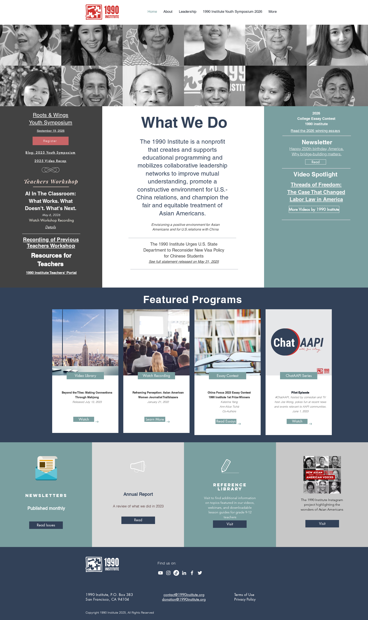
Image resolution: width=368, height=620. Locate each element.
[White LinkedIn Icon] (184, 573)
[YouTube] (160, 573)
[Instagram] (168, 573)
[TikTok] (176, 573)
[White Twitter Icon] (200, 573)
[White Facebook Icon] (192, 573)
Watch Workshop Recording (51, 220)
